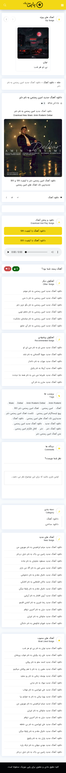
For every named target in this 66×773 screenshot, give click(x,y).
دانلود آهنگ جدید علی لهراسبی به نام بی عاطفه (41, 724)
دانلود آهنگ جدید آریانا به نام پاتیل (46, 368)
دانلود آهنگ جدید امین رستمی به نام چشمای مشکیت (37, 318)
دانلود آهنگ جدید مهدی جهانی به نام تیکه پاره (41, 745)
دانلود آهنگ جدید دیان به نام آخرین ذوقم (43, 609)
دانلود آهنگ (52, 519)
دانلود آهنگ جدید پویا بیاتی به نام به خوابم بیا (41, 696)
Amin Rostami (55, 403)
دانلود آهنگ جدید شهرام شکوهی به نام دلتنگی (41, 623)
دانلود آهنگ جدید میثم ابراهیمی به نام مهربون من (39, 547)
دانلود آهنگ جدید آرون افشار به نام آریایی (43, 595)
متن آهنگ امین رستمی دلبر (48, 433)
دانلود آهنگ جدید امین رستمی (28, 423)
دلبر (41, 428)
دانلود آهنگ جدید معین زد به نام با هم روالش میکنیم (37, 669)
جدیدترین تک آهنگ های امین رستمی (44, 418)
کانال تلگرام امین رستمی (26, 428)
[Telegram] (17, 197)
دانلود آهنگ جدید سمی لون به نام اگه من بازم (41, 567)
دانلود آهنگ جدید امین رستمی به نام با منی (42, 298)
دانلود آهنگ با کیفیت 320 (33, 240)
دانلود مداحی (51, 524)
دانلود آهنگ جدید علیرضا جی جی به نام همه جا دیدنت (37, 375)
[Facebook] (6, 197)
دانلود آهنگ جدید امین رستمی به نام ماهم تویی (40, 311)
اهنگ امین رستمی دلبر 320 (26, 408)
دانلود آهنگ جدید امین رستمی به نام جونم (42, 291)
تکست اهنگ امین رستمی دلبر (19, 413)
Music (11, 403)
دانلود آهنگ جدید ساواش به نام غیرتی (44, 616)
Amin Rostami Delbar (35, 403)
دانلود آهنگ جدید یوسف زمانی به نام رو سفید (41, 676)
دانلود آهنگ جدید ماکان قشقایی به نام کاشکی (41, 581)
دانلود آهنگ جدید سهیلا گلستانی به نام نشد (42, 354)
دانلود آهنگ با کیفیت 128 (33, 231)
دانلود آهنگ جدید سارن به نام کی (46, 382)
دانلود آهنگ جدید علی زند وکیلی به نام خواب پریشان (38, 655)
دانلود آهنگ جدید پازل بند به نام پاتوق (44, 738)
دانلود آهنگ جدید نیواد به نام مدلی (46, 682)
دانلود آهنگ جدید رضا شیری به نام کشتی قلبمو (40, 602)
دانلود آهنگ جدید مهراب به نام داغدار (45, 361)
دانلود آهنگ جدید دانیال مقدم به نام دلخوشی (41, 575)
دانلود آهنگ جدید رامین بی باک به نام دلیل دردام (39, 554)
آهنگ (58, 408)
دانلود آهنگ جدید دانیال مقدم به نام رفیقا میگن (40, 588)
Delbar (20, 403)
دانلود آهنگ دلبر (53, 428)
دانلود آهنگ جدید (44, 111)
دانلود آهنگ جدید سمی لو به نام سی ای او (42, 347)
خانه (58, 82)
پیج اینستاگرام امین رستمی (49, 413)
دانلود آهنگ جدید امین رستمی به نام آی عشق (41, 325)
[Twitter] (12, 197)
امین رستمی (47, 408)
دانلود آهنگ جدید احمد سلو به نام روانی (44, 662)
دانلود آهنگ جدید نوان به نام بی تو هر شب (42, 648)
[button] (62, 4)
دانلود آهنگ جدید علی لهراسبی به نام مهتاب (42, 689)
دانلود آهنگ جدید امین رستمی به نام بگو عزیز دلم (39, 305)
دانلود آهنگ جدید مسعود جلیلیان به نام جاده (41, 561)
